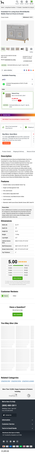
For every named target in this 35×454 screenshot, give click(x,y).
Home (2, 7)
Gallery (31, 52)
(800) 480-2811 (9, 405)
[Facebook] (24, 70)
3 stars (10, 270)
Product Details (4, 17)
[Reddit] (33, 70)
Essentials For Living (10, 59)
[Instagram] (17, 441)
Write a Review (18, 278)
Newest (6, 296)
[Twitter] (26, 70)
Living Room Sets (5, 381)
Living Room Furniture (10, 7)
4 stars (10, 268)
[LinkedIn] (31, 70)
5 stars (10, 265)
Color (3, 89)
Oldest (14, 296)
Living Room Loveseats (28, 381)
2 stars (10, 272)
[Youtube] (14, 441)
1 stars (10, 275)
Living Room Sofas (16, 381)
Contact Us (8, 415)
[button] (17, 3)
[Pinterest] (29, 70)
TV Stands (18, 7)
